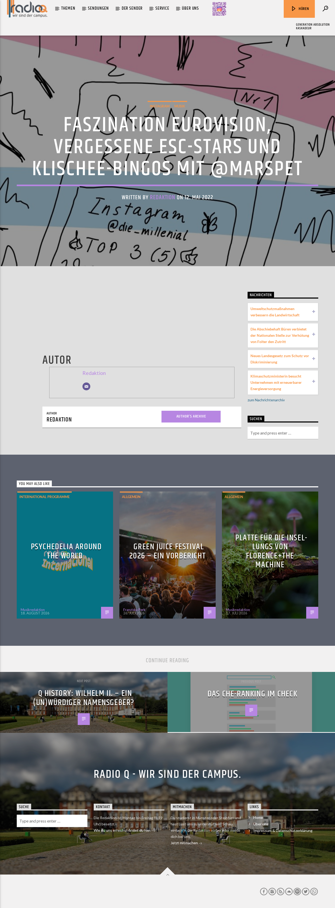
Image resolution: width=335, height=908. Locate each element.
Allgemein (131, 497)
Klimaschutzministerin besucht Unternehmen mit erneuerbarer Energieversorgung (276, 382)
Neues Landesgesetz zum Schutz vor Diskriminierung (279, 358)
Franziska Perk (134, 610)
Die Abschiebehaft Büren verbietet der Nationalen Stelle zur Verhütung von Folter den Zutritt (279, 335)
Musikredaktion (33, 610)
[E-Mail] (86, 386)
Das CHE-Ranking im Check (252, 694)
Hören (303, 8)
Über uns (190, 8)
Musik (179, 106)
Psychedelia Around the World (66, 551)
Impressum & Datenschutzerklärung (282, 830)
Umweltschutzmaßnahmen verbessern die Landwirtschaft (274, 311)
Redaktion (162, 197)
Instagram (160, 106)
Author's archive (191, 416)
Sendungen (98, 8)
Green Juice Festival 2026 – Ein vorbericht (167, 551)
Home (258, 817)
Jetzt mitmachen (185, 843)
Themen (68, 8)
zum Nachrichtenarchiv (266, 400)
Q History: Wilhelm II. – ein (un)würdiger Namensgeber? (84, 698)
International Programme (44, 497)
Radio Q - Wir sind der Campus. (167, 774)
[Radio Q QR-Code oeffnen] (219, 9)
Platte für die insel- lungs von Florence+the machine (271, 552)
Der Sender (132, 8)
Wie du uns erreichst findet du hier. (123, 830)
